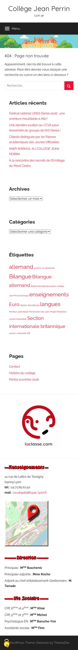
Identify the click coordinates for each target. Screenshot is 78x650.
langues (50, 304)
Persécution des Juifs (39, 312)
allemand (21, 266)
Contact (14, 366)
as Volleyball (48, 268)
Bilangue (20, 276)
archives (38, 268)
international (33, 305)
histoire (23, 305)
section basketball (18, 319)
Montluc (13, 312)
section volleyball (17, 333)
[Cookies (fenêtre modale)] (6, 643)
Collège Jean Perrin (39, 8)
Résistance (62, 312)
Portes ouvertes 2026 (24, 379)
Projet (53, 312)
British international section (43, 286)
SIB (28, 333)
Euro (14, 304)
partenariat (23, 312)
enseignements (49, 294)
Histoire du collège (22, 373)
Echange (24, 295)
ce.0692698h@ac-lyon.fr (30, 492)
